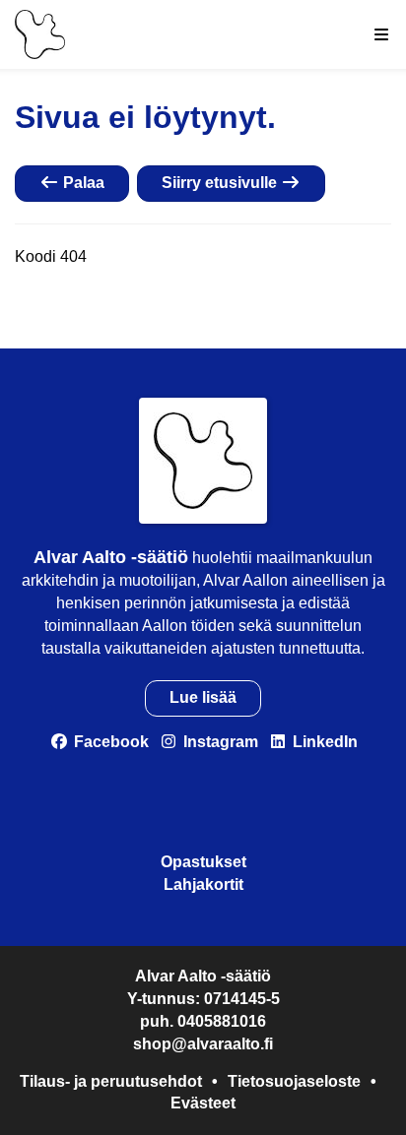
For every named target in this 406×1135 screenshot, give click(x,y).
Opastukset (203, 861)
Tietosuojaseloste (294, 1081)
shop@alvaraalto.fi (203, 1044)
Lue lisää (203, 697)
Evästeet (203, 1103)
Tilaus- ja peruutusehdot (111, 1081)
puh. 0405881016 (203, 1021)
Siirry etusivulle (221, 182)
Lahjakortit (203, 884)
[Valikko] (381, 34)
